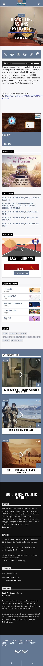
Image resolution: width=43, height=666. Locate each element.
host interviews (33, 337)
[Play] (5, 63)
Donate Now (17, 640)
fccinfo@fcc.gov (8, 622)
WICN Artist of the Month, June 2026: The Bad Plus (20, 219)
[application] (21, 63)
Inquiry (21, 15)
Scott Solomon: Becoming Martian (21, 471)
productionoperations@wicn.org (13, 560)
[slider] (37, 63)
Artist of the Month (18, 334)
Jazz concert (16, 340)
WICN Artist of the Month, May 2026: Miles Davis (20, 225)
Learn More (6, 527)
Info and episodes (21, 273)
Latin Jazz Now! (10, 310)
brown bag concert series (14, 337)
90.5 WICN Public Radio (21, 496)
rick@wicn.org (32, 542)
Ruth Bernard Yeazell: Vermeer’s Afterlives (21, 391)
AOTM (5, 334)
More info (7, 144)
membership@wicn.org (15, 550)
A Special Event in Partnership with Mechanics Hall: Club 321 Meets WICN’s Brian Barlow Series (19, 206)
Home (7, 640)
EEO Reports (6, 596)
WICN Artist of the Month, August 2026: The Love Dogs (21, 199)
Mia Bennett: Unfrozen (21, 430)
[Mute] (32, 63)
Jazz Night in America (13, 303)
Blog (12, 643)
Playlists (21, 643)
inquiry (6, 340)
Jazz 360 (7, 317)
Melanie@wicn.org (23, 609)
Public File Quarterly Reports (12, 593)
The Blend (8, 289)
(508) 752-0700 (11, 573)
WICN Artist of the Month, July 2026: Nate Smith (20, 213)
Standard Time (10, 296)
